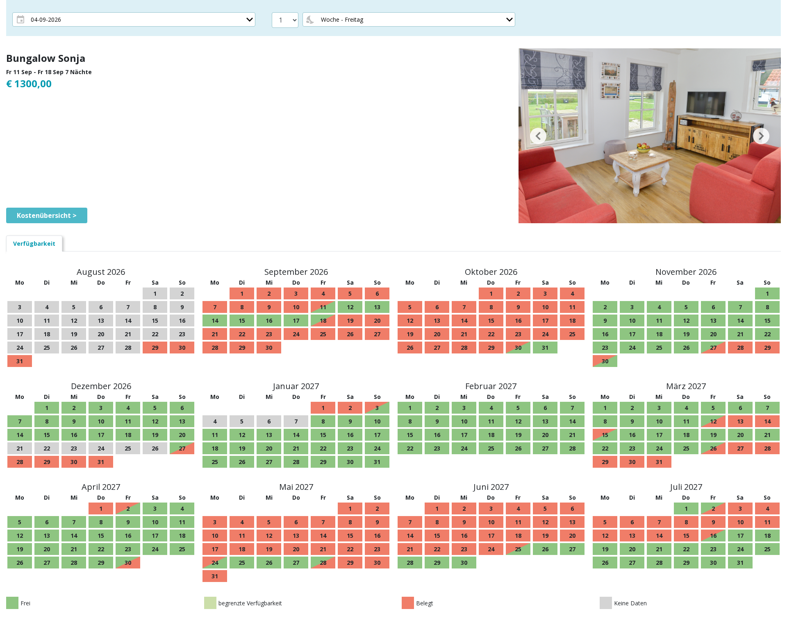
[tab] (34, 243)
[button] (538, 135)
